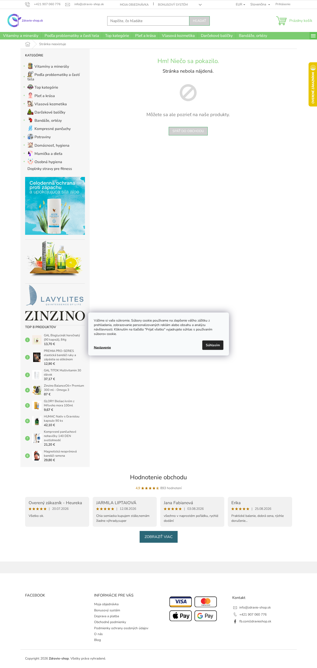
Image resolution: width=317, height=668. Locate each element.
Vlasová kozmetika (50, 104)
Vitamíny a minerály (51, 66)
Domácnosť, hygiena (51, 145)
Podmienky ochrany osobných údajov (121, 628)
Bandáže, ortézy (48, 120)
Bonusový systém (173, 5)
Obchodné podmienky (110, 622)
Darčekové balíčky (49, 112)
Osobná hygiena (48, 162)
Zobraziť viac (159, 536)
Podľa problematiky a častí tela (53, 77)
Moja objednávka (134, 5)
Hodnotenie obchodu (158, 477)
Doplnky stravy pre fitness (49, 168)
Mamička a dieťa (48, 153)
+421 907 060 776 (253, 614)
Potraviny (42, 137)
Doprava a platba (106, 616)
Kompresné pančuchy (52, 128)
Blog (97, 640)
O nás (98, 634)
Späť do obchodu (188, 131)
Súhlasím (213, 345)
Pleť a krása (44, 95)
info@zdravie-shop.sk (255, 607)
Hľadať (199, 21)
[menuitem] (20, 35)
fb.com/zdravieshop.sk (255, 621)
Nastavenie (102, 347)
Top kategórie (46, 87)
